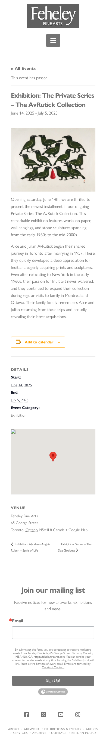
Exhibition (18, 415)
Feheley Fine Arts (24, 516)
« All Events (23, 68)
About (13, 729)
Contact (59, 733)
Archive (39, 733)
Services (20, 733)
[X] (44, 714)
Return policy (84, 733)
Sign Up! (53, 680)
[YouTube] (61, 714)
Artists (92, 729)
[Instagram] (78, 714)
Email (17, 621)
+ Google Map (77, 530)
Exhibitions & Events (62, 729)
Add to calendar (39, 342)
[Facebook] (27, 714)
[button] (53, 40)
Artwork (32, 729)
